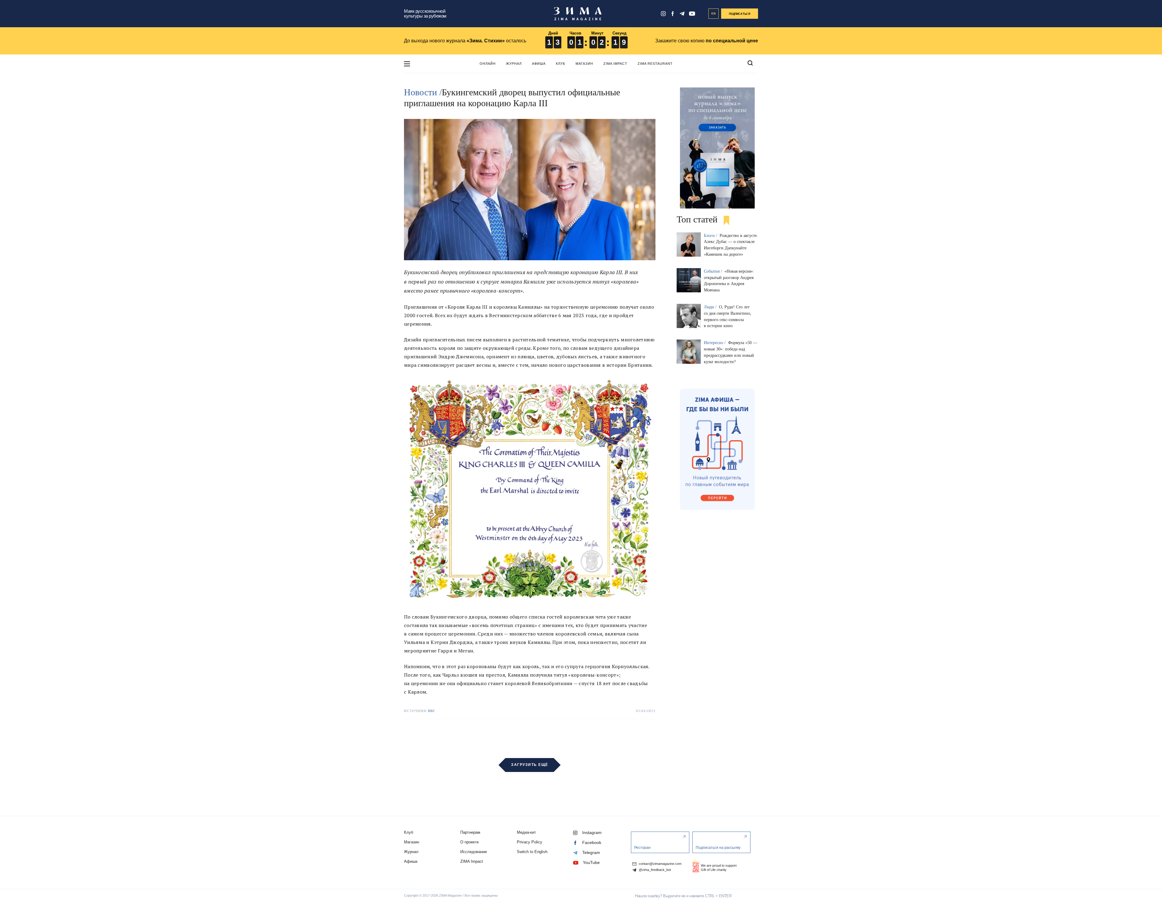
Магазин (584, 63)
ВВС (431, 711)
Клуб (560, 63)
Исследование (473, 851)
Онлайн (488, 63)
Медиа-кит (526, 832)
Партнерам (470, 832)
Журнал (514, 63)
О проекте (469, 842)
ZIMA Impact (615, 63)
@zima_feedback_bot (654, 870)
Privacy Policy (529, 842)
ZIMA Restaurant (655, 63)
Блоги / (711, 235)
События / (713, 271)
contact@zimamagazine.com (659, 863)
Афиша (539, 63)
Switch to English (532, 851)
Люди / (711, 307)
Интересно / (715, 342)
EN (713, 13)
